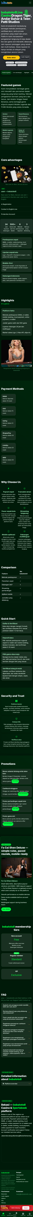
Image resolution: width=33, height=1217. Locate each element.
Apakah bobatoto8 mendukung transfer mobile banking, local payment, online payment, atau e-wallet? (14, 1052)
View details (6, 909)
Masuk (26, 1208)
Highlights (26, 72)
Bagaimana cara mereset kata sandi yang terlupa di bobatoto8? (15, 1044)
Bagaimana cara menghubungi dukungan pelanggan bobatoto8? (14, 1038)
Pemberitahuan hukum (22, 1181)
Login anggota (25, 57)
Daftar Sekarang (15, 1208)
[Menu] (30, 3)
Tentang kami (19, 1175)
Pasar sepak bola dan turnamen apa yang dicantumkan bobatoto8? (15, 1018)
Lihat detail (15, 781)
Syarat (18, 1177)
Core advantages (17, 72)
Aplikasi (3, 1198)
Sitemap (3, 1202)
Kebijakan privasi (20, 1179)
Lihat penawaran (23, 793)
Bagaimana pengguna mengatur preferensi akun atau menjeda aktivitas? (13, 1031)
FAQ (2, 1200)
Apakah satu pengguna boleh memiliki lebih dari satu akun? (15, 1006)
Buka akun (11, 58)
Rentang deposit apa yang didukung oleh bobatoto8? (15, 1012)
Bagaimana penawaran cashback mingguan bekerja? (14, 1024)
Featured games (6, 72)
